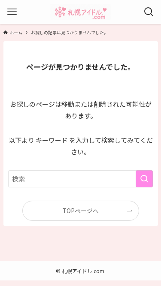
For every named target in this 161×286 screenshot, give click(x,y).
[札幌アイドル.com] (80, 12)
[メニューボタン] (12, 12)
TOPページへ (81, 210)
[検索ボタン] (149, 12)
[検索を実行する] (144, 178)
